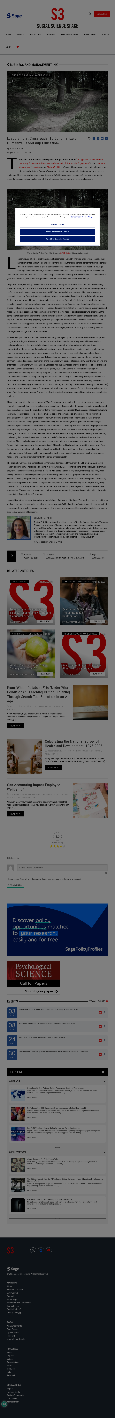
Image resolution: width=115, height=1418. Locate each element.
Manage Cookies (57, 224)
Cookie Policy (87, 217)
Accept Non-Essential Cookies (57, 232)
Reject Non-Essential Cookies (57, 239)
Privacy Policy (76, 217)
